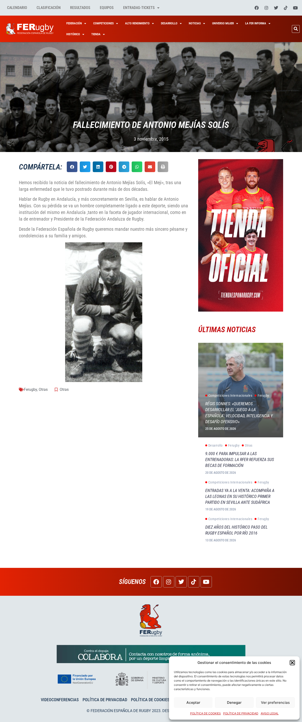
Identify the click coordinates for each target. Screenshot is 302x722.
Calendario (17, 7)
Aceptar (193, 702)
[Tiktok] (285, 8)
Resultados (80, 7)
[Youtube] (295, 8)
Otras (43, 389)
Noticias (195, 23)
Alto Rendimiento (137, 23)
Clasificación (49, 7)
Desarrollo (169, 23)
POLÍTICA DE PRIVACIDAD (240, 713)
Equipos (107, 7)
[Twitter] (276, 8)
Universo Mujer (223, 23)
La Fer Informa (255, 23)
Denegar (234, 702)
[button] (292, 662)
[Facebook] (256, 8)
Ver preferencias (275, 702)
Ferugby (30, 389)
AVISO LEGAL (270, 713)
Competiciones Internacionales (230, 395)
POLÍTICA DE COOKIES (205, 713)
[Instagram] (266, 8)
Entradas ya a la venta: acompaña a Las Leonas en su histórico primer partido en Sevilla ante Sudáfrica (239, 496)
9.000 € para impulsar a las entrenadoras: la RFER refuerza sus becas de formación (239, 459)
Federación (74, 23)
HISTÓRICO (73, 34)
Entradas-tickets (139, 7)
